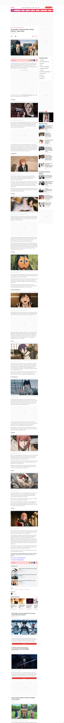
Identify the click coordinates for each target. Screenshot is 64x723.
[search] (44, 7)
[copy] (36, 60)
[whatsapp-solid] (29, 60)
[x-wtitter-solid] (34, 60)
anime (28, 553)
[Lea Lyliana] (12, 594)
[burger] (52, 7)
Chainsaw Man (13, 63)
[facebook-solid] (32, 60)
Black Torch (21, 638)
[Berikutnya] (38, 602)
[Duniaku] (12, 7)
